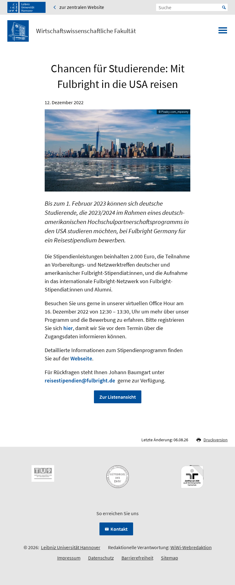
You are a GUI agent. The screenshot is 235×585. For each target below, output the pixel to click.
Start (224, 7)
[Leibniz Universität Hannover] (26, 7)
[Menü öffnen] (223, 32)
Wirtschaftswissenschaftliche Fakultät (86, 31)
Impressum (68, 558)
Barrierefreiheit (137, 558)
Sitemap (169, 558)
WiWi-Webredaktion (191, 547)
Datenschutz (101, 558)
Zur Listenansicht (117, 397)
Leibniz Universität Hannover (70, 547)
